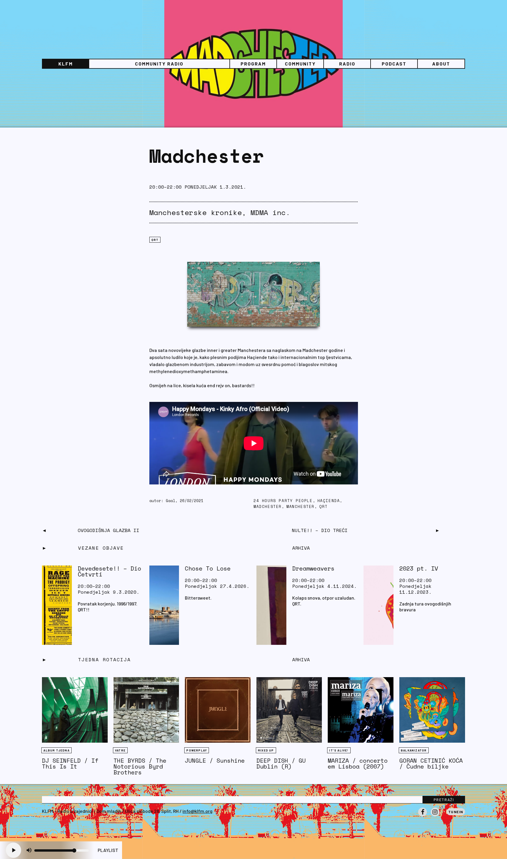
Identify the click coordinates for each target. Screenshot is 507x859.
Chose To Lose (208, 568)
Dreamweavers (313, 568)
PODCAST (394, 63)
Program (253, 63)
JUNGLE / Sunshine (215, 760)
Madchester (268, 506)
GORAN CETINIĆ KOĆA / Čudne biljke (431, 763)
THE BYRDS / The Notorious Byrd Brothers (140, 766)
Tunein (455, 812)
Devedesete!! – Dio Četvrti (109, 571)
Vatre (120, 750)
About (441, 63)
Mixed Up (266, 750)
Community (300, 63)
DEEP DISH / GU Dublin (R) (281, 763)
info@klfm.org (197, 811)
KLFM (65, 63)
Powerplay (196, 750)
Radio (347, 63)
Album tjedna (56, 750)
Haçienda (328, 501)
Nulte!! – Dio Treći (320, 530)
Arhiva (301, 659)
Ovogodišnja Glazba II (108, 530)
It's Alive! (338, 750)
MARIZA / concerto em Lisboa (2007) (358, 763)
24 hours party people (283, 501)
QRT (155, 239)
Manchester (300, 506)
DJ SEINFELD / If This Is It (70, 763)
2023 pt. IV (418, 568)
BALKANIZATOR (414, 750)
